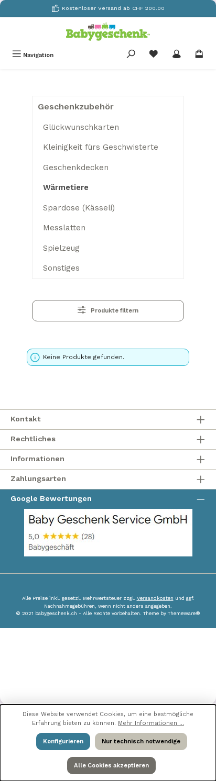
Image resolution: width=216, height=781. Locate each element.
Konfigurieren (63, 741)
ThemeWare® (184, 613)
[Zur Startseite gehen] (108, 32)
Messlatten (64, 227)
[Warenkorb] (199, 55)
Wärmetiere (66, 187)
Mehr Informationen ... (151, 723)
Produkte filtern (113, 310)
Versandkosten (155, 598)
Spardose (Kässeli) (79, 208)
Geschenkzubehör (76, 106)
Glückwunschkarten (81, 127)
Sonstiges (61, 268)
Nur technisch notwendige (141, 741)
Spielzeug (61, 248)
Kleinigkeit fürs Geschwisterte (100, 147)
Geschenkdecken (76, 167)
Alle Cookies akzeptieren (111, 765)
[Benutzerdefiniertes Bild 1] (108, 532)
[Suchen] (131, 55)
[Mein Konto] (176, 55)
